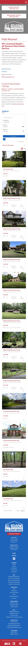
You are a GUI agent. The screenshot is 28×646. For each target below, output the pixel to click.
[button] (26, 2)
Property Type (6, 120)
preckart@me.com (9, 77)
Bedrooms (5, 125)
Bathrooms (5, 129)
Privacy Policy (24, 640)
